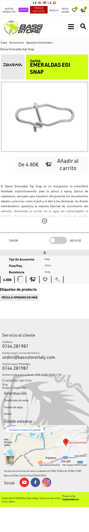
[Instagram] (46, 486)
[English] (39, 2)
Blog (5, 384)
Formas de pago (13, 407)
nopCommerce (70, 499)
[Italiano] (34, 2)
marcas (53, 10)
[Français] (49, 2)
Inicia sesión (65, 10)
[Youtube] (24, 486)
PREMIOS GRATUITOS (39, 9)
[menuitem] (44, 384)
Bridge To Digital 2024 (14, 387)
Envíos (8, 413)
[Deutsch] (44, 2)
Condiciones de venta (16, 400)
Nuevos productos (9, 10)
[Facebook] (35, 486)
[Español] (54, 2)
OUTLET (23, 9)
